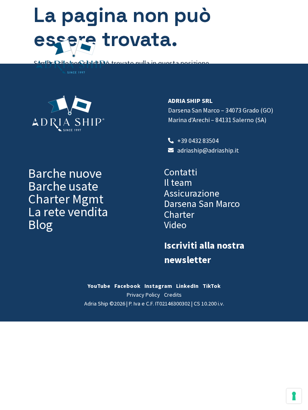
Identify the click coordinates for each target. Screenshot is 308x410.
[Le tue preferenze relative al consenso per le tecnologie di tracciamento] (294, 396)
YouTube (98, 285)
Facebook (127, 285)
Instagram (158, 285)
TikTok (212, 285)
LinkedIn (187, 285)
